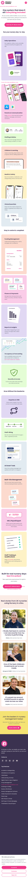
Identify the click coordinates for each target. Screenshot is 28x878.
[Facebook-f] (2, 760)
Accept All (14, 867)
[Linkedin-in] (9, 760)
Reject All (14, 875)
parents (9, 115)
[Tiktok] (13, 760)
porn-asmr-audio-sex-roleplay (12, 359)
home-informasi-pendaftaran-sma (8, 6)
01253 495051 (9, 851)
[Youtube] (17, 760)
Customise (14, 871)
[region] (14, 866)
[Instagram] (6, 760)
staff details (10, 559)
